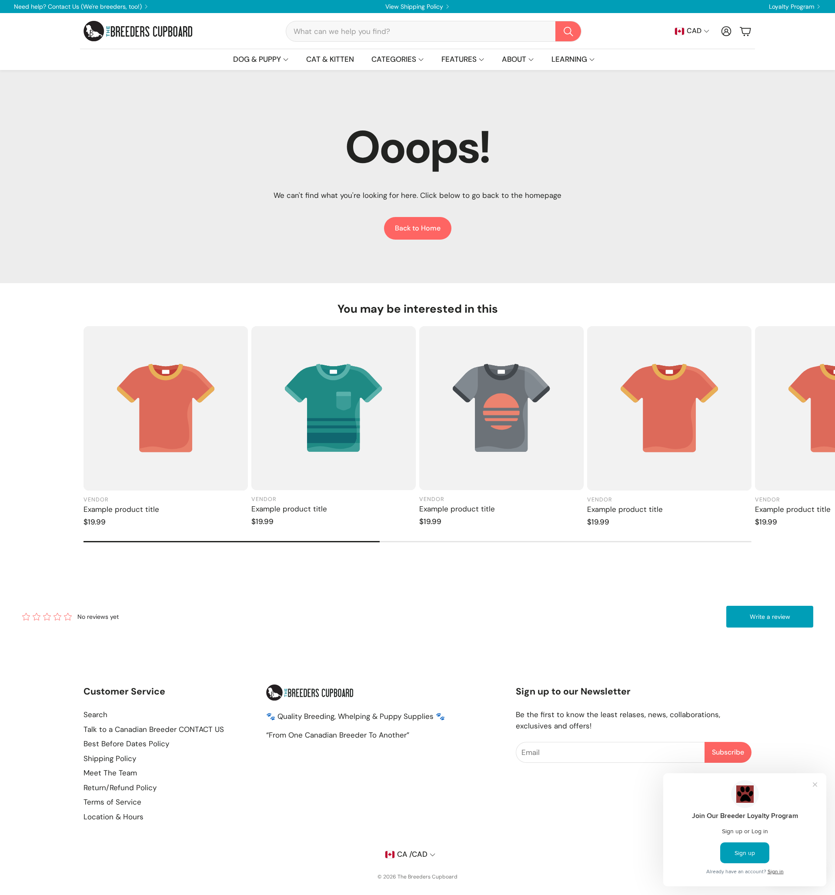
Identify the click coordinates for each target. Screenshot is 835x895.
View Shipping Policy (414, 6)
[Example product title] (166, 408)
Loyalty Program (791, 6)
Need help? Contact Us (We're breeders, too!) (78, 6)
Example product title (121, 509)
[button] (433, 31)
